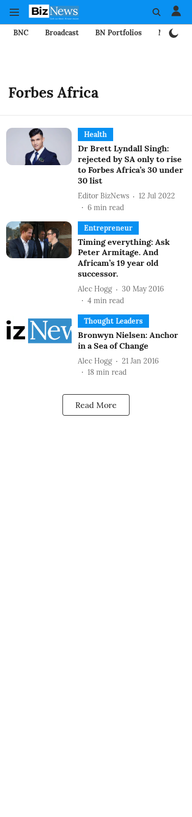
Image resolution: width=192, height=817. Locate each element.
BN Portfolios (118, 32)
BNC (21, 32)
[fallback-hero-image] (42, 170)
